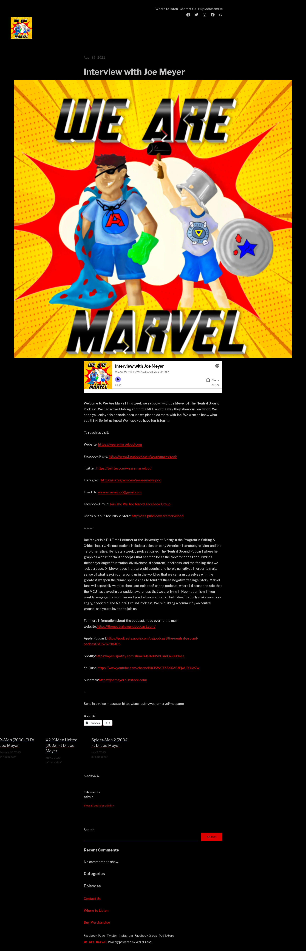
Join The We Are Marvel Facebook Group (140, 504)
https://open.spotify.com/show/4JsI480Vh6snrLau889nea (140, 656)
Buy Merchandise (210, 9)
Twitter (112, 935)
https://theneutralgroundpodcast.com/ (126, 626)
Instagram (126, 935)
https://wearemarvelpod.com (120, 444)
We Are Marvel (95, 942)
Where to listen (166, 9)
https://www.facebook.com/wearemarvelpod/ (143, 456)
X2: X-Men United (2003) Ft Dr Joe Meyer (61, 745)
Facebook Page (94, 935)
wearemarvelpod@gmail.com (119, 492)
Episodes (92, 886)
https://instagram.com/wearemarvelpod (131, 480)
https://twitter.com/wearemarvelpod (123, 468)
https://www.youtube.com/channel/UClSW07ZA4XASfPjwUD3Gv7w (148, 668)
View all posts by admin (98, 805)
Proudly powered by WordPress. (130, 942)
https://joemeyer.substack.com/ (123, 680)
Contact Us (188, 9)
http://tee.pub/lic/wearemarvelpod (157, 516)
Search (89, 830)
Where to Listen (96, 910)
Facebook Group (146, 935)
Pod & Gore (166, 935)
